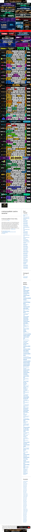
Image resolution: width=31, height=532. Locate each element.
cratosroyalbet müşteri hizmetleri (26, 396)
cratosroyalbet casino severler (12, 231)
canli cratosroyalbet (26, 289)
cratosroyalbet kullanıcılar (25, 384)
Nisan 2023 (25, 514)
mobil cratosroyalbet (25, 466)
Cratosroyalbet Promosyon (25, 414)
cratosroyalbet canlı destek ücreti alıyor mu (25, 325)
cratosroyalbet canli (25, 315)
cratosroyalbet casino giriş (26, 327)
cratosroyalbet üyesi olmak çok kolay (26, 447)
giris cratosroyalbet (25, 451)
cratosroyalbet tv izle (26, 430)
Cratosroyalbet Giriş (26, 346)
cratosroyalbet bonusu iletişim (26, 313)
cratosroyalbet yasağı (25, 437)
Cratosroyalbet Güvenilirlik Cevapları (25, 262)
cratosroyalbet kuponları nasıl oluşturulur (26, 385)
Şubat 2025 (25, 486)
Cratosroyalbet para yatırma (26, 408)
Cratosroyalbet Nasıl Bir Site (26, 398)
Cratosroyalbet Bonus (26, 312)
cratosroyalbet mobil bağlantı (26, 391)
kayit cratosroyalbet (26, 464)
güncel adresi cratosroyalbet (25, 459)
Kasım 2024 (25, 490)
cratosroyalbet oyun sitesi (26, 403)
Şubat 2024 (25, 501)
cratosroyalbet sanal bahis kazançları (25, 417)
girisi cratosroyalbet (26, 454)
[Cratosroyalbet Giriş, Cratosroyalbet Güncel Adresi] (5, 205)
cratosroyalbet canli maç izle (25, 320)
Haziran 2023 (25, 511)
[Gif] (15, 85)
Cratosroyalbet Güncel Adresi (26, 364)
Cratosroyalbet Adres (26, 296)
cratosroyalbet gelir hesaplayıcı (26, 340)
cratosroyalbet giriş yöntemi (26, 356)
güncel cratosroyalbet (26, 461)
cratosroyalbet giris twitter (25, 342)
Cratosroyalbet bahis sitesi (26, 307)
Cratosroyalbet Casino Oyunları (26, 330)
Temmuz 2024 (25, 495)
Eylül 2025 (24, 482)
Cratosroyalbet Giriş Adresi (26, 349)
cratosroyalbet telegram (25, 422)
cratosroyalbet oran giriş (5, 232)
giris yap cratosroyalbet (26, 456)
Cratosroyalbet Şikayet (26, 449)
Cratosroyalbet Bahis (5, 231)
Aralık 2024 (25, 488)
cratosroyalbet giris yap (25, 344)
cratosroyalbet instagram (26, 373)
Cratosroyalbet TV (26, 425)
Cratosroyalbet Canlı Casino (26, 324)
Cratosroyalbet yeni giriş (26, 443)
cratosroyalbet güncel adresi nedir (26, 366)
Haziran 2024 (25, 496)
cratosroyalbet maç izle (25, 387)
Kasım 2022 (25, 520)
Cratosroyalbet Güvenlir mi (26, 370)
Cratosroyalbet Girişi (26, 354)
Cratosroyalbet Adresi (27, 298)
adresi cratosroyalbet (26, 287)
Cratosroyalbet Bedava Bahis (26, 309)
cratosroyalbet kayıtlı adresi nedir (26, 380)
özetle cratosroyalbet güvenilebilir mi (25, 474)
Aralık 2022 (25, 519)
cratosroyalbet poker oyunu (26, 413)
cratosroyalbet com (26, 337)
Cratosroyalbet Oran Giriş (9, 219)
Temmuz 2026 (25, 481)
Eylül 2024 (24, 492)
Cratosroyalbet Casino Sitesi (27, 334)
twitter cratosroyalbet (25, 468)
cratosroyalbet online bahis (26, 401)
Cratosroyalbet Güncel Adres (26, 361)
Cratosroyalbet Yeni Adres (26, 439)
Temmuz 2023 (25, 510)
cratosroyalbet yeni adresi (25, 440)
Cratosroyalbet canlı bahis (26, 322)
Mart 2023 (24, 515)
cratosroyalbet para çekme (26, 411)
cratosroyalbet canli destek (26, 317)
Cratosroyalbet (25, 233)
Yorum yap (3, 233)
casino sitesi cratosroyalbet (26, 292)
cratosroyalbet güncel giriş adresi (26, 368)
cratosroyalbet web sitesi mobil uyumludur (26, 434)
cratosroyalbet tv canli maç (26, 428)
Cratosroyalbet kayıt (26, 376)
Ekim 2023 (24, 506)
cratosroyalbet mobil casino (26, 393)
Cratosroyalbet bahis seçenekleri (26, 305)
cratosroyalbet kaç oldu (25, 382)
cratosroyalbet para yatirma (25, 406)
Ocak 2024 (25, 502)
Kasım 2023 (25, 505)
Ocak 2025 (25, 487)
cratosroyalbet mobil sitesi (25, 394)
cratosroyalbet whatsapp (25, 436)
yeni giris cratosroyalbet (25, 472)
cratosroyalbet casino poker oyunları (26, 332)
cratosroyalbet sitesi (26, 420)
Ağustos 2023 (25, 509)
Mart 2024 (24, 500)
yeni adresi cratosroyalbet (25, 470)
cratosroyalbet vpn (25, 433)
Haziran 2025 (25, 483)
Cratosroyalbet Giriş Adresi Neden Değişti (26, 352)
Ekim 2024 (24, 491)
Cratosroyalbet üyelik (26, 445)
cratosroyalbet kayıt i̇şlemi (25, 378)
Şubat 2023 (25, 516)
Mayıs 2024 (25, 497)
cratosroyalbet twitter (26, 432)
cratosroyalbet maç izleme (25, 389)
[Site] (15, 52)
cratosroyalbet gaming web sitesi (26, 339)
